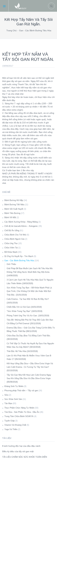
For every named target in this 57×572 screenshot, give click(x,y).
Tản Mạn (8, 403)
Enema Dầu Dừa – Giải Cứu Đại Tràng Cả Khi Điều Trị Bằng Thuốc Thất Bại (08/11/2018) (31, 329)
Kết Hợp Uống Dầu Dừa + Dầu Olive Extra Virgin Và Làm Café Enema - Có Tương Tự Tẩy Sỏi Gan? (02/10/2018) (30, 367)
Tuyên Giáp (9, 421)
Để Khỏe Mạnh (10, 252)
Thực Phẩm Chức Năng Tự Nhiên (19, 408)
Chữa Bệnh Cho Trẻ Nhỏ (15, 235)
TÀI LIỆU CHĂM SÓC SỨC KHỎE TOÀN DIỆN (24, 457)
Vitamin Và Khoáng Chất (15, 425)
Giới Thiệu (11, 264)
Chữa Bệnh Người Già (14, 239)
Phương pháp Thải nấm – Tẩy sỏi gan (21, 390)
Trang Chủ (11, 30)
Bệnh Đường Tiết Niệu (14, 204)
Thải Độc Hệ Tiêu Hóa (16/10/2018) (22, 351)
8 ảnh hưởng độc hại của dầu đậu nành (21, 446)
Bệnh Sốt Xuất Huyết (13, 209)
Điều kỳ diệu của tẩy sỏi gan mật (18, 451)
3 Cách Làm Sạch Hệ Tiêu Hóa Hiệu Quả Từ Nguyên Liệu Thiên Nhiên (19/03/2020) (30, 281)
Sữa (6, 395)
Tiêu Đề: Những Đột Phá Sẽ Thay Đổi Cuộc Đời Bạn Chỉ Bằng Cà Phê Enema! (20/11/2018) (30, 321)
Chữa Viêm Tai (11, 247)
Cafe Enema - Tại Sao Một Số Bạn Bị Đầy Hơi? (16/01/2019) (28, 301)
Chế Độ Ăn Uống (11, 230)
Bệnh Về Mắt (10, 217)
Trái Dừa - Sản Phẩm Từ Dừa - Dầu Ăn (21, 412)
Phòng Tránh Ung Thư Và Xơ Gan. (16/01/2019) (28, 315)
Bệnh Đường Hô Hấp (13, 200)
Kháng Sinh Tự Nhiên (13, 386)
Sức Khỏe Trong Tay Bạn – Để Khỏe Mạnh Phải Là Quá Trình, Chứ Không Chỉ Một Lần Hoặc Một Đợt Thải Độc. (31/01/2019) (29, 291)
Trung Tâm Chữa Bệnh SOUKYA (18, 416)
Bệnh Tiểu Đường (12, 213)
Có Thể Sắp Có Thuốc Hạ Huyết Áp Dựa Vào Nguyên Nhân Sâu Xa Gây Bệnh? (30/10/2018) (30, 345)
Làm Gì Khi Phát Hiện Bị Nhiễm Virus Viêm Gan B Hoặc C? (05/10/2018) (29, 357)
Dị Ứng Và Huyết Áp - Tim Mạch (18, 256)
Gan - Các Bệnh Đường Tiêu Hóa (35, 30)
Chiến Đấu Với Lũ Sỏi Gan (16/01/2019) (24, 307)
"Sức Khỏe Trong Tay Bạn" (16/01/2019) (24, 311)
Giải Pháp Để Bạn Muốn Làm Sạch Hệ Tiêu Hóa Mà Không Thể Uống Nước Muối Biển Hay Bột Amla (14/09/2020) (29, 272)
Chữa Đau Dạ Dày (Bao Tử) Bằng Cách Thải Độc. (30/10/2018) (29, 337)
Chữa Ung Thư (11, 243)
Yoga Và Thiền (10, 429)
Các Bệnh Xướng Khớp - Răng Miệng (21, 222)
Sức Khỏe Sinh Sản (13, 399)
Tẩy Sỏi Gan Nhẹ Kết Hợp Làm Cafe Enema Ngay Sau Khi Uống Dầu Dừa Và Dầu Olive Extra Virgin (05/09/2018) (29, 378)
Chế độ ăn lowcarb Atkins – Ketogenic (21, 226)
